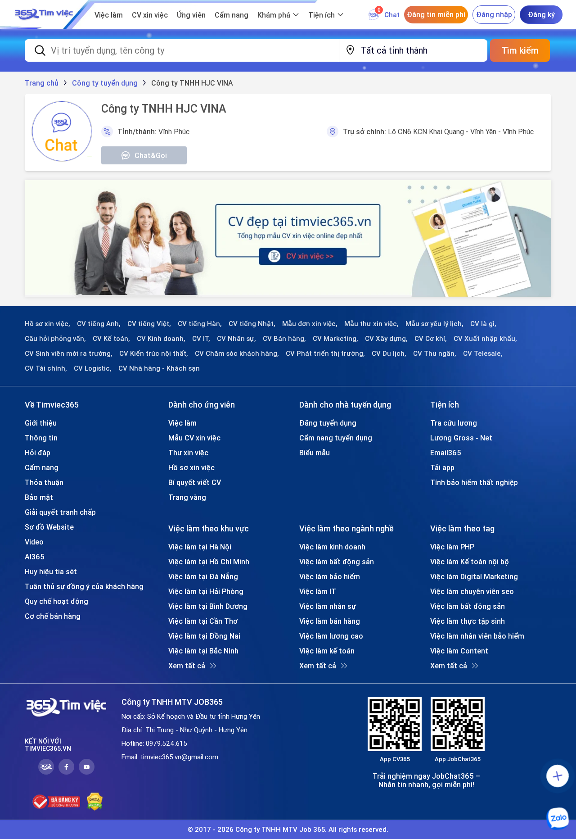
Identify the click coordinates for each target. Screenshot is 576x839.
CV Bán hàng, (284, 339)
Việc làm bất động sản (336, 562)
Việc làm (108, 14)
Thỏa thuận (44, 482)
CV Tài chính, (46, 368)
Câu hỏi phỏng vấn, (55, 339)
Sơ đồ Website (49, 527)
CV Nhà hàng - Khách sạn (159, 368)
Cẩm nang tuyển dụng (335, 438)
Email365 (445, 453)
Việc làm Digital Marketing (474, 576)
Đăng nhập (494, 14)
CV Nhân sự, (236, 339)
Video (34, 542)
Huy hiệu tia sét (51, 571)
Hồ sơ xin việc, (47, 324)
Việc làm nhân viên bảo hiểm (477, 636)
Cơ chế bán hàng (53, 616)
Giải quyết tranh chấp (60, 512)
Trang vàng (187, 497)
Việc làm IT (317, 591)
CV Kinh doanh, (161, 339)
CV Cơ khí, (430, 339)
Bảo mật (39, 497)
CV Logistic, (93, 368)
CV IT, (201, 339)
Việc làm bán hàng (329, 621)
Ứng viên (191, 14)
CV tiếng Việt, (149, 324)
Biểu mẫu (314, 453)
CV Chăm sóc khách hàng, (237, 353)
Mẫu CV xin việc (194, 438)
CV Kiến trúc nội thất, (153, 353)
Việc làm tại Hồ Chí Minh (208, 562)
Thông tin (41, 438)
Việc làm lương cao (331, 636)
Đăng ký (541, 14)
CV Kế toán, (111, 339)
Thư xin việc (188, 453)
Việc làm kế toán (327, 651)
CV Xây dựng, (386, 339)
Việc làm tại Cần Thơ (203, 621)
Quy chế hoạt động (56, 601)
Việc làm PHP (452, 547)
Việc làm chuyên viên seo (472, 591)
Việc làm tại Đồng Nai (204, 636)
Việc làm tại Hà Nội (199, 547)
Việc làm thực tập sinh (467, 621)
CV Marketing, (335, 339)
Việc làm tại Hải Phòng (205, 591)
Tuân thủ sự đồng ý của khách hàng (84, 586)
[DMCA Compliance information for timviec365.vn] (95, 802)
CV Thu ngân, (434, 353)
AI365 (35, 557)
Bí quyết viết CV (194, 482)
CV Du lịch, (389, 353)
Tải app (442, 467)
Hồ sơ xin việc (191, 467)
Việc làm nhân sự (327, 606)
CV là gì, (483, 324)
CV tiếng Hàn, (200, 324)
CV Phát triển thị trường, (325, 353)
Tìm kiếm (520, 50)
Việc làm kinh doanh (332, 547)
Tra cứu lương (453, 423)
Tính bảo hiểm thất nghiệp (474, 482)
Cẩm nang (231, 14)
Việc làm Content (459, 651)
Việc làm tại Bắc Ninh (203, 651)
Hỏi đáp (37, 453)
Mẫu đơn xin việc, (310, 324)
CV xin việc (150, 14)
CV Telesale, (483, 353)
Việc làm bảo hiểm (329, 576)
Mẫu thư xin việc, (371, 324)
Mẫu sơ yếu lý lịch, (434, 324)
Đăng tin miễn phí (436, 14)
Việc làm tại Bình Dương (208, 606)
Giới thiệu (41, 423)
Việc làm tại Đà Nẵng (203, 576)
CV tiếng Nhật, (252, 324)
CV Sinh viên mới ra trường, (68, 353)
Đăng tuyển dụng (327, 423)
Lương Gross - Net (461, 438)
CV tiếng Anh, (99, 324)
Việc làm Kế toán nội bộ (469, 562)
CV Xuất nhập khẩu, (485, 339)
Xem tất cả (186, 666)
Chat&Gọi (151, 155)
